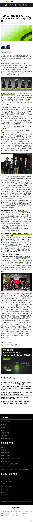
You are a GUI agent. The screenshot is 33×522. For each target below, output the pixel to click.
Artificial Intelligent (9, 345)
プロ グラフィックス (25, 5)
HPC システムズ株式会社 (23, 256)
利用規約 (8, 513)
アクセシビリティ (17, 513)
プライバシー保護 (16, 511)
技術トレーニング (6, 466)
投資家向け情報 (5, 433)
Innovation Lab (12, 244)
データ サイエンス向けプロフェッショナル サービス (15, 469)
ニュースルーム (5, 478)
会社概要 (3, 424)
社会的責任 (4, 435)
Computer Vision (20, 345)
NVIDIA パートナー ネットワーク (10, 458)
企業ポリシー (27, 513)
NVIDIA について (5, 422)
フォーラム (4, 447)
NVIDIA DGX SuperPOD (9, 195)
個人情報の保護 (5, 511)
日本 (31, 520)
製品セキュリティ (6, 515)
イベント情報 (4, 489)
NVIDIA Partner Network (8, 93)
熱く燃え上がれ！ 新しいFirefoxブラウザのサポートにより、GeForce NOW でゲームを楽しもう (16, 383)
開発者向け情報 (5, 453)
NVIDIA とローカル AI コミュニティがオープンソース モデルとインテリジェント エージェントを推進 (16, 402)
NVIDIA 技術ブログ (6, 481)
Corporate (10, 342)
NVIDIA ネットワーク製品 (12, 145)
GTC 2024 (25, 69)
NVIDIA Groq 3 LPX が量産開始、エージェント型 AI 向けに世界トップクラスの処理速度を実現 (16, 393)
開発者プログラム (6, 455)
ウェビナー (4, 484)
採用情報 (3, 450)
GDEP (17, 255)
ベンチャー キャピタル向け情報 (9, 464)
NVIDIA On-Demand (6, 495)
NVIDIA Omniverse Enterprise (17, 225)
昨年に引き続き (5, 64)
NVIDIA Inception (5, 461)
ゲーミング (12, 5)
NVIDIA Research (5, 430)
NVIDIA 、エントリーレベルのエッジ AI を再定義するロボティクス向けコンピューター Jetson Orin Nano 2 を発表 (16, 388)
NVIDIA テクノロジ (6, 427)
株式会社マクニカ (22, 210)
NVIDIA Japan (18, 23)
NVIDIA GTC (4, 492)
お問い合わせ (15, 515)
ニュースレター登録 (6, 486)
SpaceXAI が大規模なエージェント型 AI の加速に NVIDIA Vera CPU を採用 (15, 397)
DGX (2, 145)
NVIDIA (30, 143)
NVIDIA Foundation (6, 438)
